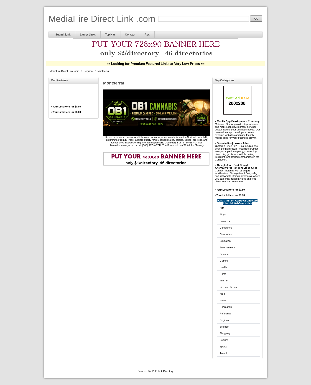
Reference (225, 313)
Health (223, 267)
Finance (224, 254)
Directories (226, 234)
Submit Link (63, 34)
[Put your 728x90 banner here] (155, 57)
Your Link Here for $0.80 (66, 106)
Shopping (225, 333)
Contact (130, 34)
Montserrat (103, 71)
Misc (222, 293)
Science (224, 326)
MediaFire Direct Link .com (101, 19)
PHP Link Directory (162, 371)
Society (224, 340)
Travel (223, 353)
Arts (222, 208)
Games (224, 260)
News (223, 300)
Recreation (226, 307)
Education (225, 241)
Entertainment (227, 247)
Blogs (223, 214)
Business (225, 221)
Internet (224, 280)
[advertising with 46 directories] (237, 113)
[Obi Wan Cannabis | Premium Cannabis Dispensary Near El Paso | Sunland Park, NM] (156, 134)
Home (223, 274)
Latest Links (88, 34)
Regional (89, 71)
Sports (223, 346)
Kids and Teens (228, 287)
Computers (226, 227)
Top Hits (110, 34)
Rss (147, 34)
